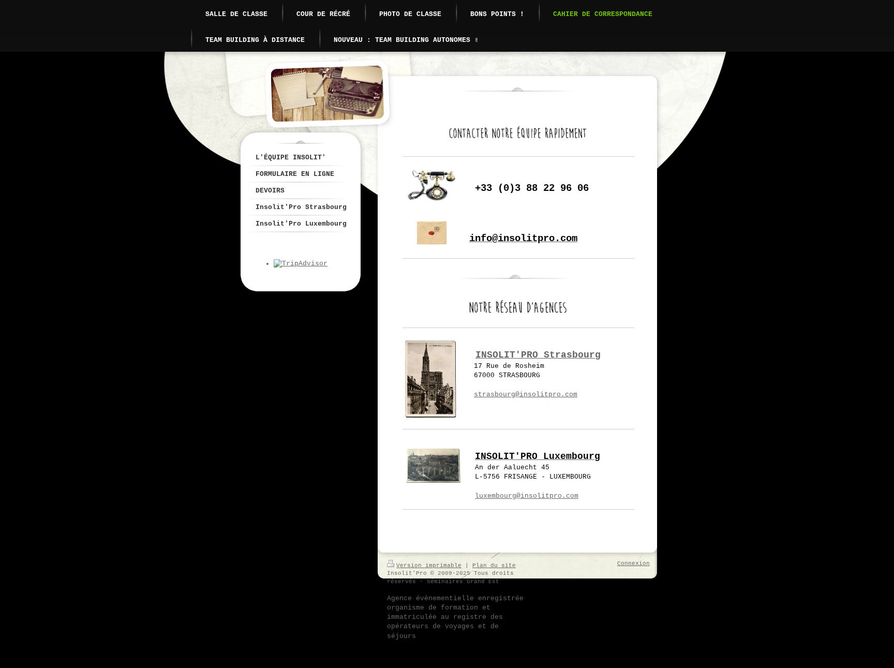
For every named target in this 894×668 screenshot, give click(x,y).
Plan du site (494, 565)
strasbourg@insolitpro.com (525, 394)
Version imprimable (428, 565)
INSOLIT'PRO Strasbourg (538, 355)
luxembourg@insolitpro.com (526, 496)
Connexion (633, 563)
